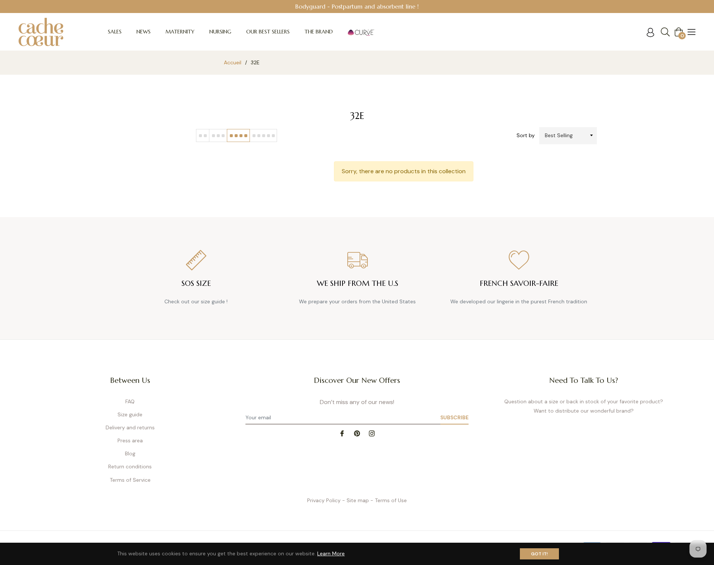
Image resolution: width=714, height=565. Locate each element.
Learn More (331, 553)
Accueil (232, 62)
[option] (357, 6)
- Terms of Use (388, 500)
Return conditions (130, 466)
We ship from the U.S (357, 283)
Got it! (539, 554)
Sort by (526, 135)
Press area (130, 440)
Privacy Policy (324, 500)
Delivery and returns (130, 427)
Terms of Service (130, 480)
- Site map (355, 500)
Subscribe (454, 417)
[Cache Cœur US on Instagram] (372, 433)
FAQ (130, 401)
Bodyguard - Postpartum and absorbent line (355, 6)
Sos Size (196, 283)
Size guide (130, 414)
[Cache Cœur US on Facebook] (342, 433)
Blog (130, 453)
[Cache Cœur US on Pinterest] (357, 433)
